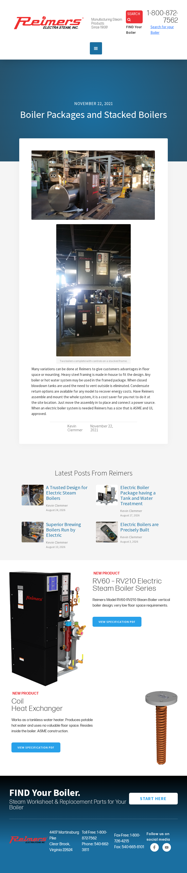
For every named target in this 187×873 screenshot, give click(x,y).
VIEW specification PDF (36, 747)
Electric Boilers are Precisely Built (139, 527)
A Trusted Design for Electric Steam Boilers (66, 493)
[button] (96, 48)
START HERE (153, 798)
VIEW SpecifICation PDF (117, 622)
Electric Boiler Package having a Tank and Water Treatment (138, 495)
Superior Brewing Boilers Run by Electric (63, 530)
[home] (49, 22)
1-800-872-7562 (162, 17)
